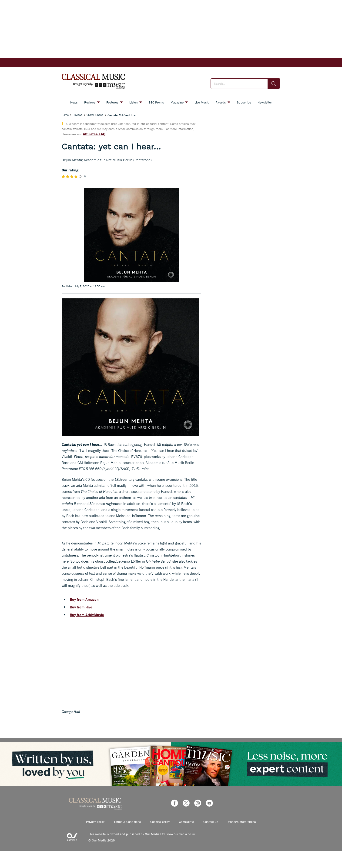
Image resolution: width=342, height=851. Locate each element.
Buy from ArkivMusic (87, 614)
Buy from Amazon (84, 599)
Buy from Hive (81, 607)
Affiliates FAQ (94, 134)
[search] (274, 84)
